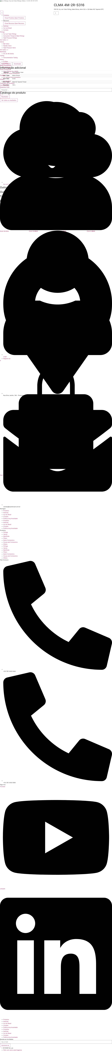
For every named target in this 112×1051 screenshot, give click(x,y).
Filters (2, 59)
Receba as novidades (6, 1039)
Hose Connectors (5, 69)
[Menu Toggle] (1, 12)
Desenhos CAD (4, 87)
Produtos (6, 15)
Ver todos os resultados (8, 100)
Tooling (2, 75)
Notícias (5, 26)
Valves (2, 42)
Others (2, 79)
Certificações (4, 85)
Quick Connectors (5, 65)
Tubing (2, 55)
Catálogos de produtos (7, 83)
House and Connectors (10, 542)
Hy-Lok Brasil (7, 28)
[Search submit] (1, 93)
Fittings (2, 32)
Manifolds (3, 51)
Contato (5, 30)
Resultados (4, 97)
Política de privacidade (10, 518)
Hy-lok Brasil (7, 514)
